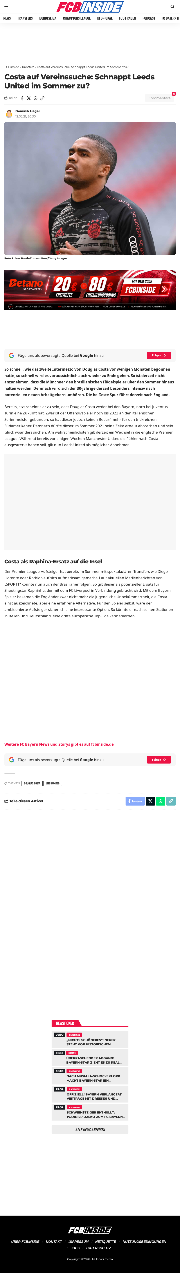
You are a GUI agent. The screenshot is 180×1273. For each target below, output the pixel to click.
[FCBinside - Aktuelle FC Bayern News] (90, 6)
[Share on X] (29, 98)
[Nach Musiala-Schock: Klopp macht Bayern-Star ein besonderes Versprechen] (90, 1075)
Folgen (156, 355)
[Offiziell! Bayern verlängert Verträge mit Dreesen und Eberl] (90, 1093)
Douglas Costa (32, 783)
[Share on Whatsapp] (35, 98)
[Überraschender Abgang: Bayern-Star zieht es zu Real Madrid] (90, 1057)
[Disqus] (90, 872)
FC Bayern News (74, 1034)
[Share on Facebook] (22, 98)
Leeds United (52, 783)
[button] (8, 6)
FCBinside (11, 67)
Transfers (28, 67)
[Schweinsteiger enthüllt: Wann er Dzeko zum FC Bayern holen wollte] (90, 1111)
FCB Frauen (72, 1052)
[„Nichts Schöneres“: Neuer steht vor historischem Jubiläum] (90, 1039)
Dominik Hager (27, 111)
